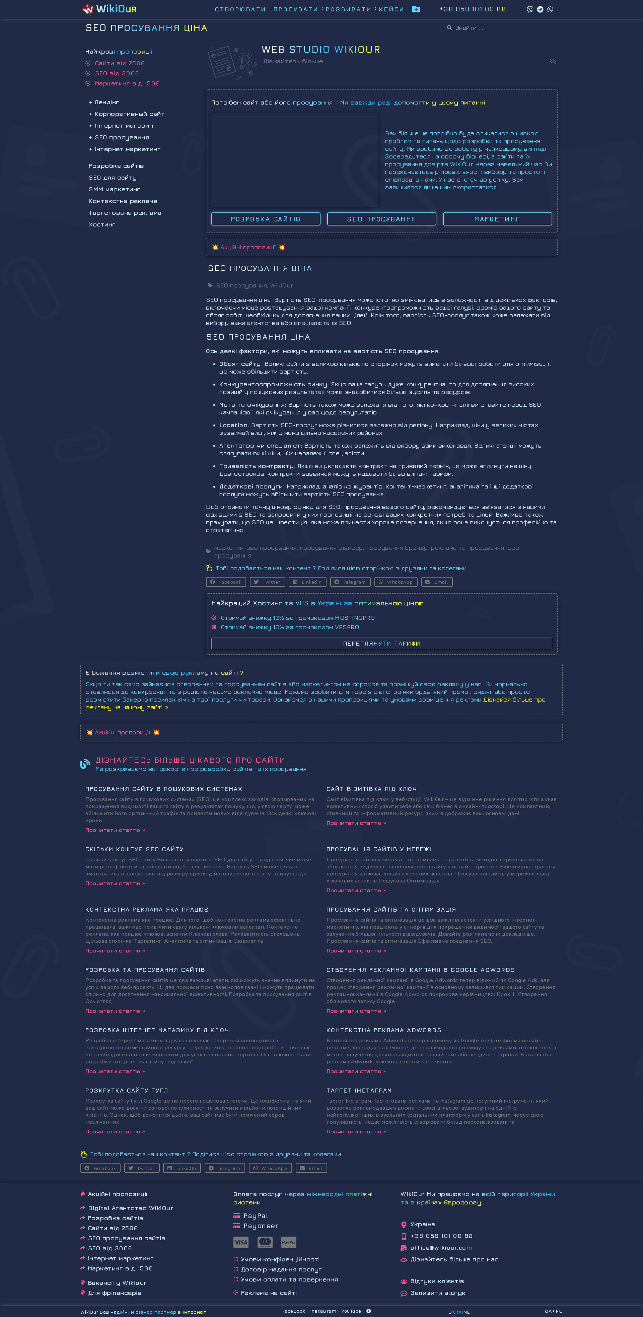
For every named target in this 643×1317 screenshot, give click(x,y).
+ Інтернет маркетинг (125, 148)
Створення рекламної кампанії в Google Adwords (421, 969)
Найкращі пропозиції (118, 51)
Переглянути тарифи (382, 643)
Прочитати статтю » (115, 830)
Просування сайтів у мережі (379, 849)
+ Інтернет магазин (121, 125)
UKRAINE (459, 1312)
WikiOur (281, 285)
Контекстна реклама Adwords (384, 1030)
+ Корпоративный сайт (127, 113)
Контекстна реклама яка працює (147, 909)
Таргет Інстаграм (359, 1090)
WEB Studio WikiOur (321, 49)
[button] (553, 61)
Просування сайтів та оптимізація (391, 909)
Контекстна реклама (123, 200)
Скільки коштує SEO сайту (134, 849)
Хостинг (102, 224)
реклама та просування (467, 547)
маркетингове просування (255, 547)
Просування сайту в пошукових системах (163, 788)
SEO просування (241, 285)
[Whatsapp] (550, 9)
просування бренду (397, 547)
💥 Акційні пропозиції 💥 (248, 247)
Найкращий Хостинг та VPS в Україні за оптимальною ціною (317, 603)
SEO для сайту (113, 177)
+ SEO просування (119, 137)
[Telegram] (540, 9)
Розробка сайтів (116, 165)
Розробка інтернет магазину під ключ (157, 1030)
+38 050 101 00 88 (472, 9)
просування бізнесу (331, 547)
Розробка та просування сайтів (145, 969)
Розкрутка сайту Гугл (126, 1090)
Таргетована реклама (125, 212)
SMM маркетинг (115, 189)
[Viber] (530, 9)
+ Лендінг (104, 102)
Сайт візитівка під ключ (372, 788)
